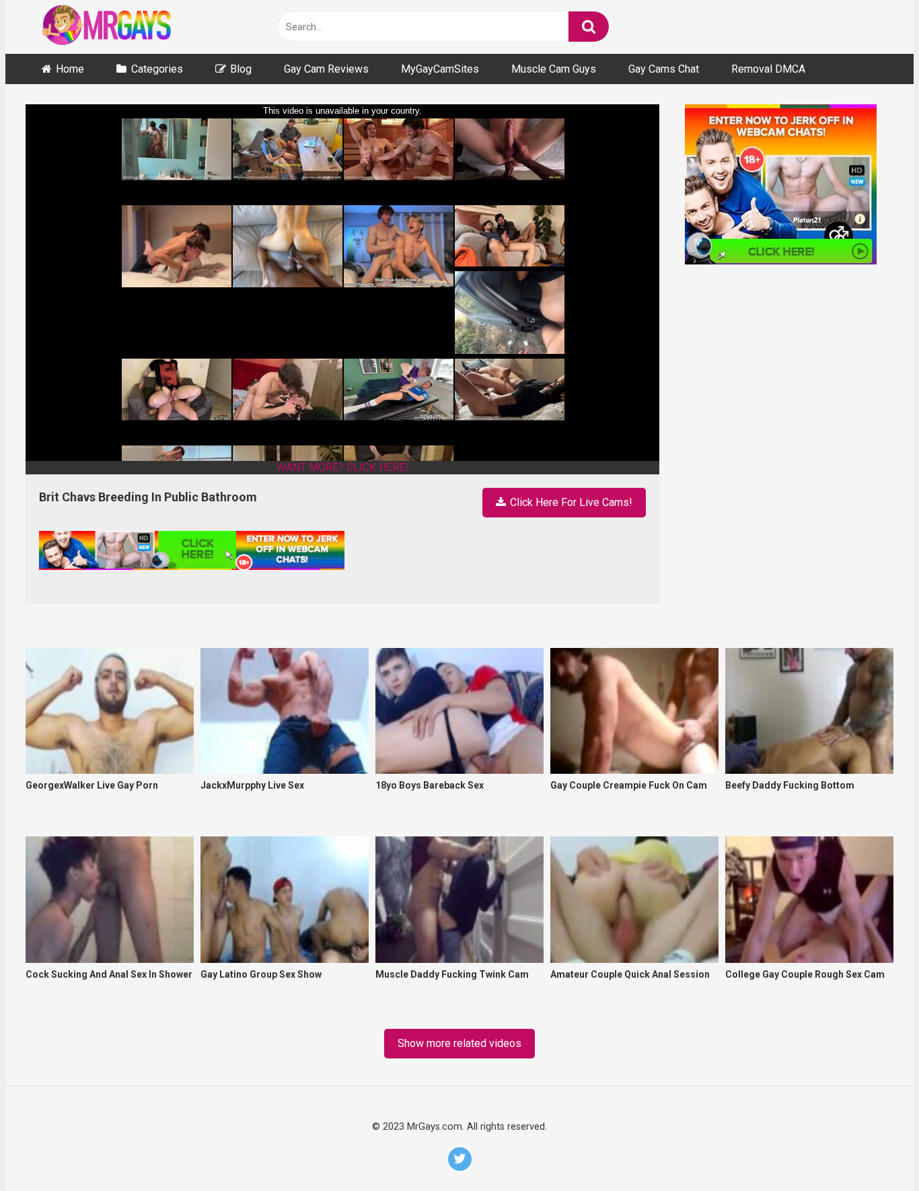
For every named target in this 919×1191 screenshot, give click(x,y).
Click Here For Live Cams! (569, 502)
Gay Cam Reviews (326, 69)
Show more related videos (459, 1043)
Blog (241, 69)
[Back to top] (873, 1149)
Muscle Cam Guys (553, 69)
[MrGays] (126, 27)
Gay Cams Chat (663, 69)
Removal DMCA (768, 69)
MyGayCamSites (440, 69)
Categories (157, 69)
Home (70, 69)
